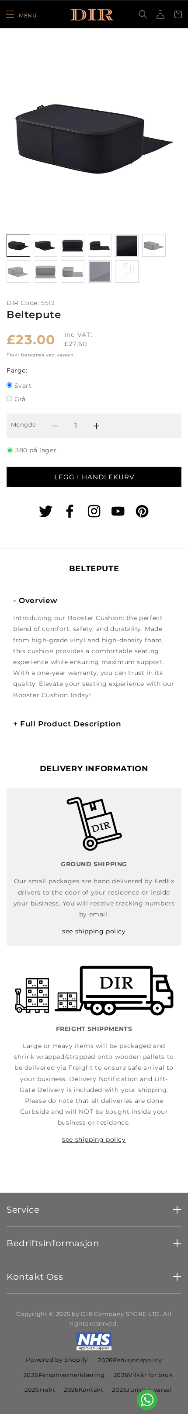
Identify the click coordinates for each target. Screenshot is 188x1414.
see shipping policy (93, 931)
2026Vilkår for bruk (143, 1374)
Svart (23, 386)
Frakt (13, 355)
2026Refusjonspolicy (130, 1359)
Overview (35, 600)
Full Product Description (67, 723)
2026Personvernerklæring (64, 1374)
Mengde (23, 424)
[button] (21, 14)
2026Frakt (39, 1389)
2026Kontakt (84, 1389)
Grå (20, 400)
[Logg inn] (160, 14)
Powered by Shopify (57, 1359)
